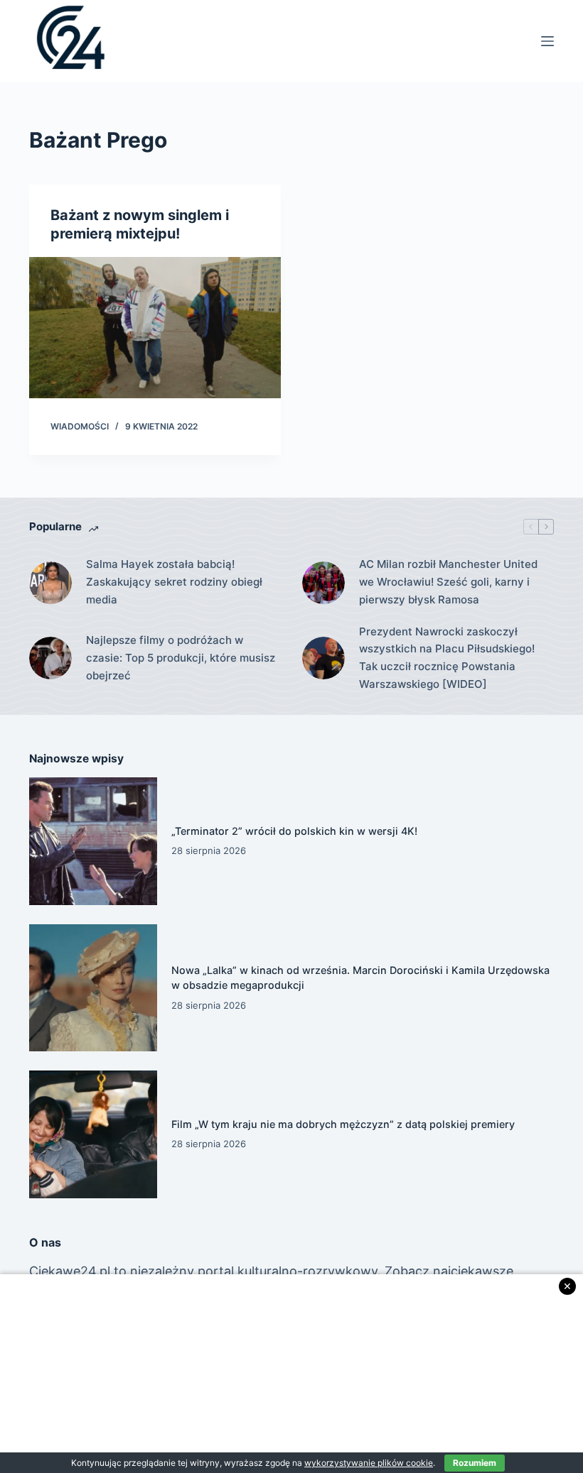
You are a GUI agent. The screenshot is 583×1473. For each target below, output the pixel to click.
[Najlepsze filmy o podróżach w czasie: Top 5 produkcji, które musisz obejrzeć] (50, 658)
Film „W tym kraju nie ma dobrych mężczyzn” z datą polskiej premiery (343, 1124)
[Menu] (547, 41)
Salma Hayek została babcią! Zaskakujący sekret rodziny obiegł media (174, 581)
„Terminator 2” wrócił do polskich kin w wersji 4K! (294, 831)
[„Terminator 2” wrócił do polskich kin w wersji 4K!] (93, 841)
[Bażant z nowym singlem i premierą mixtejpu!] (155, 327)
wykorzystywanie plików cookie (368, 1462)
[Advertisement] (291, 1373)
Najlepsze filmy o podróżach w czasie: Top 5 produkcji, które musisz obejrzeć (180, 657)
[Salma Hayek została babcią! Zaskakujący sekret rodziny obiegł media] (50, 583)
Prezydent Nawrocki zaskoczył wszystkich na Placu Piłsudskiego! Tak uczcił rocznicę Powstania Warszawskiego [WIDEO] (447, 658)
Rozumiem (474, 1462)
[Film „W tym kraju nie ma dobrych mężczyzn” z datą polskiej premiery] (93, 1134)
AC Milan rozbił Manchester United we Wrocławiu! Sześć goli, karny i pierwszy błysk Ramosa (448, 581)
